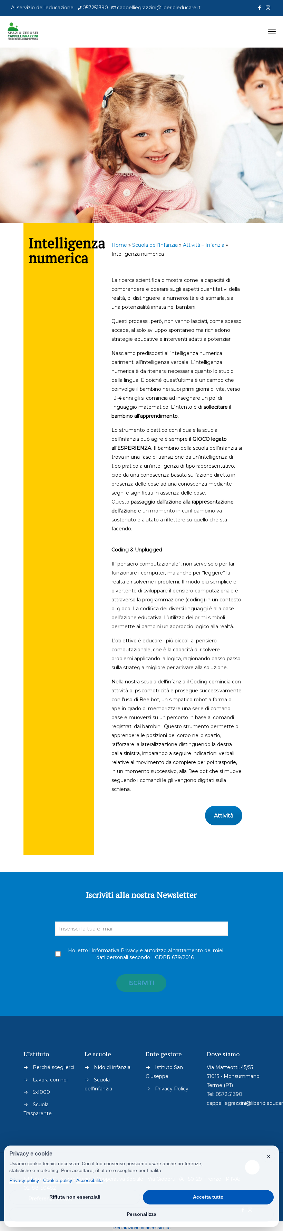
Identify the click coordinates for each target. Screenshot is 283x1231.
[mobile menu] (272, 32)
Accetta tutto (208, 1197)
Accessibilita (89, 1180)
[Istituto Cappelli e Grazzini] (23, 31)
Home (119, 245)
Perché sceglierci (53, 1067)
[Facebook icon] (259, 7)
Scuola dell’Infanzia (155, 245)
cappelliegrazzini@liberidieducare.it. (159, 7)
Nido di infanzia (112, 1067)
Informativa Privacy (114, 950)
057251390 (95, 7)
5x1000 (41, 1092)
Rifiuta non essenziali (74, 1197)
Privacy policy (24, 1180)
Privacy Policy (171, 1089)
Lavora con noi (50, 1080)
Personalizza (141, 1214)
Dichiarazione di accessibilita (141, 1227)
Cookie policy (57, 1180)
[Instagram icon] (268, 7)
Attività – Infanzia (203, 245)
